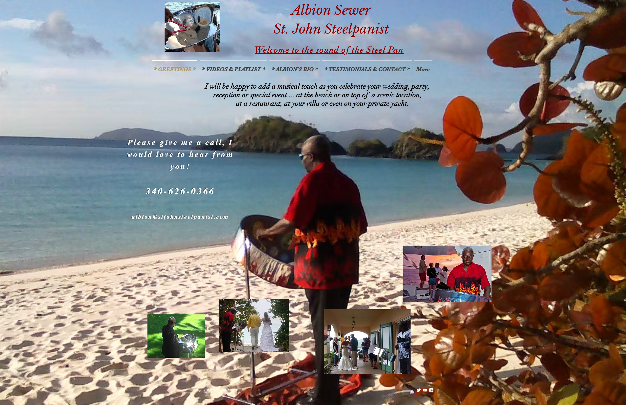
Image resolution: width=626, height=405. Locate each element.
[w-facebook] (412, 392)
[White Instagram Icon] (431, 390)
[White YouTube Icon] (425, 390)
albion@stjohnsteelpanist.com (180, 216)
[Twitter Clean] (418, 390)
